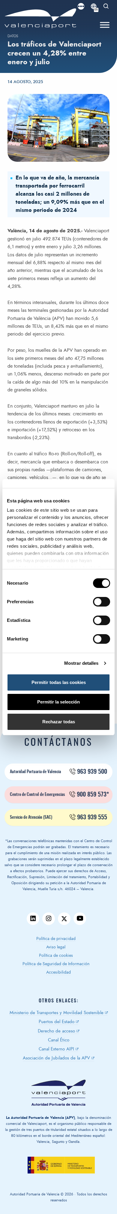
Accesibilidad (58, 972)
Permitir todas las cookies (59, 682)
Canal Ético (58, 1040)
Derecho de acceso (56, 1031)
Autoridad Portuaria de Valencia (58, 772)
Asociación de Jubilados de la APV (56, 1058)
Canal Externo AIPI (56, 1049)
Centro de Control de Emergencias (59, 795)
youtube (80, 918)
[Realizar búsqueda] (106, 6)
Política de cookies (56, 955)
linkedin (33, 918)
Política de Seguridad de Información (55, 964)
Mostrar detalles (81, 663)
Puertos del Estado (56, 1022)
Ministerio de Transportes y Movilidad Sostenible (57, 1013)
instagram (48, 918)
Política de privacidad (56, 939)
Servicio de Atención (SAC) (58, 818)
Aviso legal (55, 947)
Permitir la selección (58, 701)
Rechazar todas (58, 721)
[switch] (104, 603)
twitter (64, 918)
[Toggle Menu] (105, 25)
